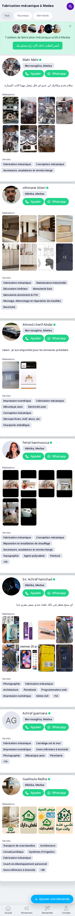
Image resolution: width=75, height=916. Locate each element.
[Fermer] (70, 26)
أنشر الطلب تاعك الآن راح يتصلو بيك (37, 45)
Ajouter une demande (53, 899)
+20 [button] (5, 561)
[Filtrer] (70, 6)
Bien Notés (43, 15)
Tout (7, 15)
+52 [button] (56, 696)
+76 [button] (5, 761)
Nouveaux (23, 15)
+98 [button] (42, 870)
